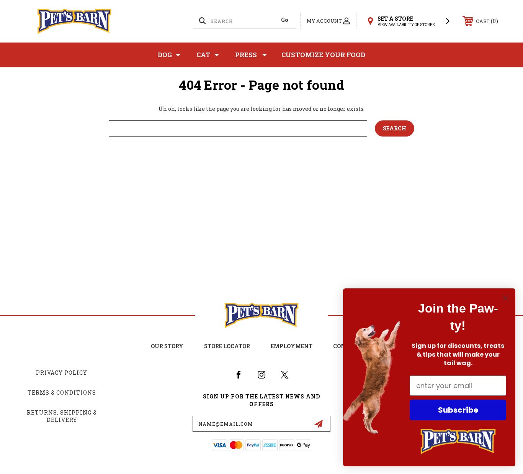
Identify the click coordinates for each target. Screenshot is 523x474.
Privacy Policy (61, 372)
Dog (165, 54)
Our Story (167, 346)
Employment (291, 346)
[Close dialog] (505, 298)
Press (246, 54)
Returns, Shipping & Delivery (62, 416)
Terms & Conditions (62, 392)
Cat (203, 54)
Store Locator (227, 346)
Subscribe (458, 410)
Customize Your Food (323, 54)
